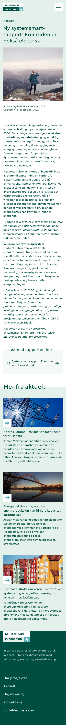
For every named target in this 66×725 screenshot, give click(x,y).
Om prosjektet (15, 678)
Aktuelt (9, 686)
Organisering (13, 694)
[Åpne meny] (58, 7)
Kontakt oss (13, 702)
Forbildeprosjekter (18, 710)
